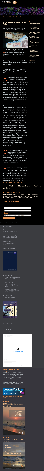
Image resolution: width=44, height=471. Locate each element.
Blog (29, 6)
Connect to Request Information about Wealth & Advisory (22, 187)
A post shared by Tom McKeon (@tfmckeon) (17, 365)
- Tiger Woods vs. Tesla (33, 47)
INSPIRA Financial (8, 286)
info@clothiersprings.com (8, 244)
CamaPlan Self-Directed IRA (10, 289)
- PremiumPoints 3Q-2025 (34, 37)
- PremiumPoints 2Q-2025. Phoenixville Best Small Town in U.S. (34, 40)
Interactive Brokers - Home (10, 284)
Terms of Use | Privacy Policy (9, 248)
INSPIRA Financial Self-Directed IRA (12, 290)
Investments (14, 6)
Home (2, 6)
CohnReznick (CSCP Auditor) (10, 291)
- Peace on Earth (32, 50)
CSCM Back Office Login (10, 297)
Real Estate (23, 6)
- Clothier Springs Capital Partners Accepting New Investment (34, 53)
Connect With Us (8, 226)
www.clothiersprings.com (8, 243)
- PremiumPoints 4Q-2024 (34, 49)
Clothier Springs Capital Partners (11, 278)
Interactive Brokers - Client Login (11, 285)
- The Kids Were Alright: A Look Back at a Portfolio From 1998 (34, 30)
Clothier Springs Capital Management (12, 277)
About (7, 6)
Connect (34, 6)
